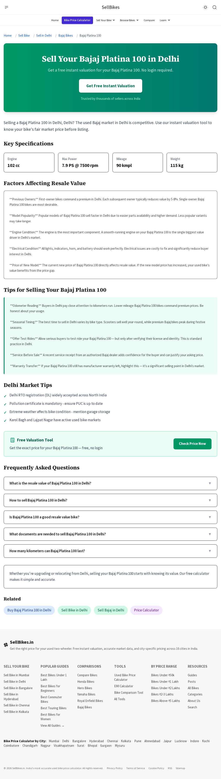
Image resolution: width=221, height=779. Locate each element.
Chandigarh (30, 745)
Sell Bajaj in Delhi (111, 610)
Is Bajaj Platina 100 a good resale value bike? (110, 517)
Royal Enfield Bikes (90, 701)
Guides (192, 675)
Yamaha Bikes (86, 694)
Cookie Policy (156, 768)
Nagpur (46, 745)
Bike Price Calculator (77, 20)
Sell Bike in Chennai (17, 705)
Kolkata (126, 741)
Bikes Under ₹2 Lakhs (165, 688)
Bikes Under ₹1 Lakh (164, 681)
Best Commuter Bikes (51, 699)
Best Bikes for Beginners (50, 688)
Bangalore (79, 741)
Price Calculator (146, 610)
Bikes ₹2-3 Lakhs (162, 694)
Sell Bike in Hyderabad (11, 696)
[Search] (214, 7)
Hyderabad (96, 741)
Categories (195, 694)
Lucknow (181, 741)
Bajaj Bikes (65, 35)
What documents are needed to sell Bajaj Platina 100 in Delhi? (110, 534)
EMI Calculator (123, 686)
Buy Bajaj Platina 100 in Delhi (29, 610)
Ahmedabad (152, 741)
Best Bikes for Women (50, 716)
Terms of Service (135, 768)
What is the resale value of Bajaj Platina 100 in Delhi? (110, 483)
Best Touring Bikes (53, 708)
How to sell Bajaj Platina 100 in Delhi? (110, 500)
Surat (80, 745)
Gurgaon (106, 745)
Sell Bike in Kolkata (16, 712)
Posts (192, 681)
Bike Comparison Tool (128, 692)
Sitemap (180, 768)
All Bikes (193, 688)
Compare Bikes (87, 675)
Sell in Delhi (44, 35)
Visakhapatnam (64, 745)
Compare (149, 20)
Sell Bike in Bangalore (18, 688)
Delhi (65, 741)
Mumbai (54, 741)
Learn (163, 20)
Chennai (112, 741)
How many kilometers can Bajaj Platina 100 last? (110, 550)
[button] (6, 7)
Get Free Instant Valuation (110, 85)
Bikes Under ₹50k (162, 675)
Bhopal (92, 745)
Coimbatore (11, 745)
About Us (194, 701)
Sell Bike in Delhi (74, 610)
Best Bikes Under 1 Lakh (54, 677)
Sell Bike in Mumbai (16, 675)
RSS (170, 768)
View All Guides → (53, 725)
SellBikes (111, 7)
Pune (137, 741)
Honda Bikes (85, 681)
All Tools (119, 699)
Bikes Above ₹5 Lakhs (165, 701)
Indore (194, 741)
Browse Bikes (127, 20)
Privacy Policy (115, 768)
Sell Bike (24, 35)
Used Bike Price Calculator (125, 677)
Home (54, 20)
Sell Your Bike (103, 20)
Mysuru (120, 745)
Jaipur (167, 741)
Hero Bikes (84, 688)
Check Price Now (192, 443)
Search (192, 707)
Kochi (206, 741)
